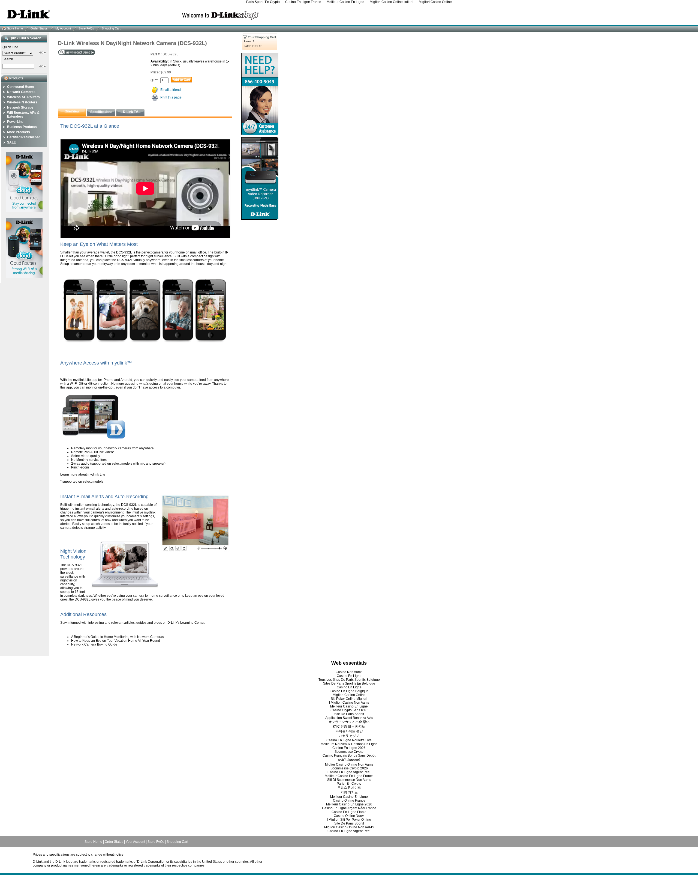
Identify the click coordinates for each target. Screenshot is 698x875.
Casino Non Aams (349, 672)
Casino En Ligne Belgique (349, 691)
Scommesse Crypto (349, 752)
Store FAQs (86, 28)
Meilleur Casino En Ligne (349, 706)
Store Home (15, 28)
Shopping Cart (111, 28)
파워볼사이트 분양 (349, 731)
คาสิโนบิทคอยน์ (349, 760)
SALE (11, 142)
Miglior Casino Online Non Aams (349, 764)
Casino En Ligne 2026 (349, 748)
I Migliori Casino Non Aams (349, 702)
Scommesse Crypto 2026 (349, 768)
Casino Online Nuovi (349, 816)
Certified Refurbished (23, 137)
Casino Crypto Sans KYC (349, 710)
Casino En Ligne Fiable (349, 812)
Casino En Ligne (349, 676)
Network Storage (20, 107)
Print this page (171, 97)
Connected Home (20, 87)
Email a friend (170, 90)
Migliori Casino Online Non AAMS (349, 827)
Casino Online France (349, 800)
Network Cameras (21, 92)
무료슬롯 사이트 (349, 788)
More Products (18, 132)
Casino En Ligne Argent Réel (349, 772)
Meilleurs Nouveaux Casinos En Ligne (349, 744)
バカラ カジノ (349, 736)
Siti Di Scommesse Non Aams (349, 780)
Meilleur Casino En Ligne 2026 (349, 804)
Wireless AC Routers (23, 97)
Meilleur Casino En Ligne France (349, 776)
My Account (63, 28)
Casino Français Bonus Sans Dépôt (349, 755)
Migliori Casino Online (349, 695)
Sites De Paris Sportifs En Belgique (349, 683)
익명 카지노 (349, 792)
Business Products (22, 127)
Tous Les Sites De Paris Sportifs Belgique (349, 680)
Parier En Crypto (349, 784)
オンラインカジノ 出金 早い (349, 722)
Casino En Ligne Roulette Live (349, 740)
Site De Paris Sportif (349, 714)
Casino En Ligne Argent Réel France (349, 808)
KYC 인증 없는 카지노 (349, 726)
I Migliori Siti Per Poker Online (349, 820)
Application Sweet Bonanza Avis (349, 718)
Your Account (135, 842)
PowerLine (15, 122)
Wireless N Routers (22, 102)
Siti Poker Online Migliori (349, 699)
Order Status (39, 28)
